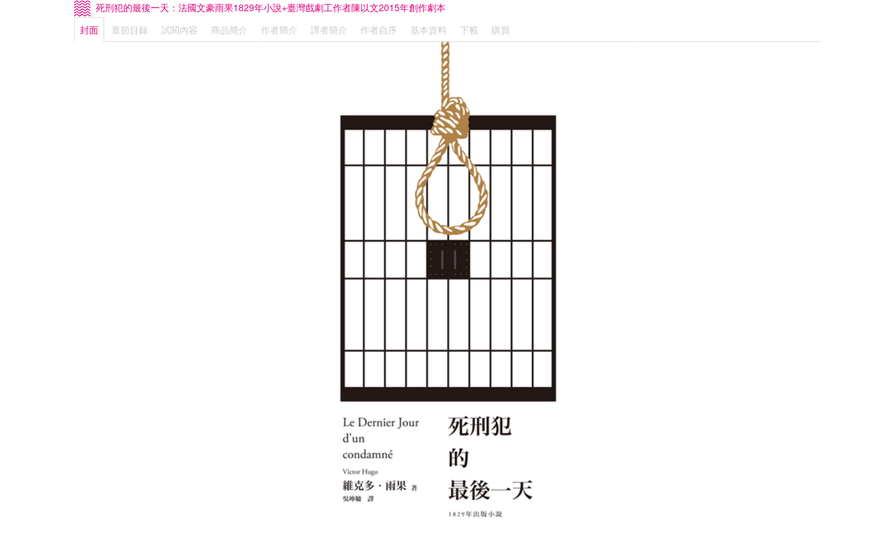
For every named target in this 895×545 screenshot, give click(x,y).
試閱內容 (179, 29)
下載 (469, 29)
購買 (500, 29)
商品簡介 (229, 29)
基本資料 (428, 29)
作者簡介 (279, 29)
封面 (89, 29)
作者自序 (378, 29)
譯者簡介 (329, 29)
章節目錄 (129, 29)
